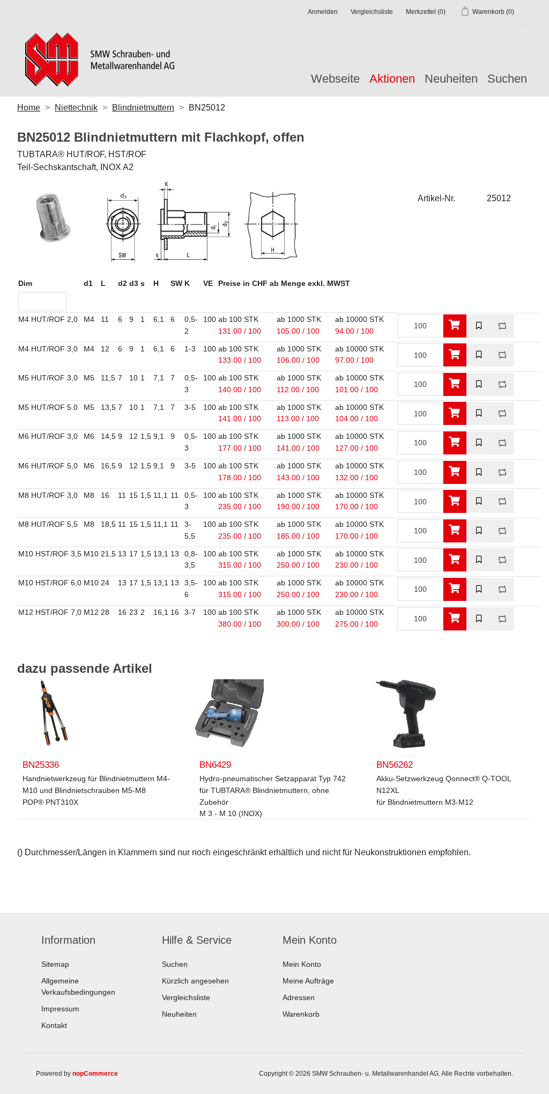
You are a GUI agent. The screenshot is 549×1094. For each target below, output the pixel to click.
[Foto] (52, 714)
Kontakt (54, 1025)
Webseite (335, 78)
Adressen (299, 997)
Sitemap (55, 964)
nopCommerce (95, 1073)
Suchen (507, 78)
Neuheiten (451, 78)
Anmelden (323, 12)
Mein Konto (302, 964)
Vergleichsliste (186, 997)
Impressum (60, 1008)
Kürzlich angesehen (195, 980)
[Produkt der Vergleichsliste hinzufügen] (502, 325)
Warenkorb (301, 1014)
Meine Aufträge (308, 980)
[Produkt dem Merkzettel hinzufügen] (479, 325)
